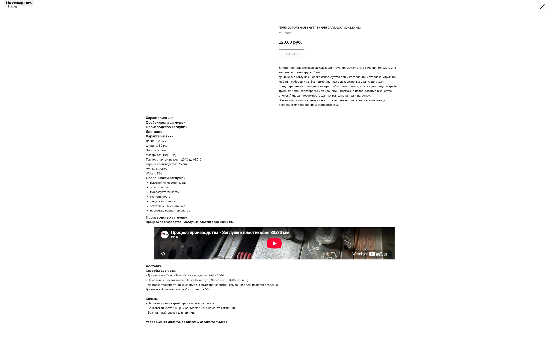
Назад (13, 6)
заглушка (321, 67)
